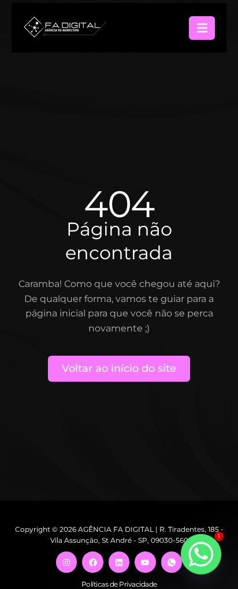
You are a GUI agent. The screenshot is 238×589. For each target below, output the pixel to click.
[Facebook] (92, 561)
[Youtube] (145, 561)
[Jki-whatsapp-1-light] (171, 561)
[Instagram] (66, 561)
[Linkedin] (119, 561)
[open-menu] (202, 28)
